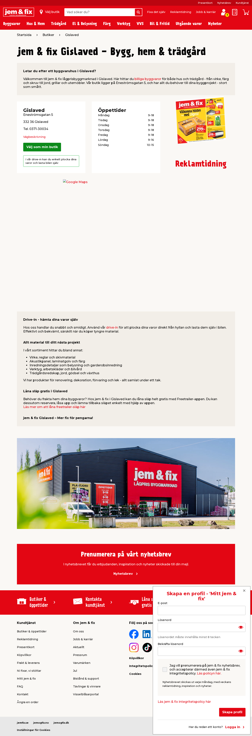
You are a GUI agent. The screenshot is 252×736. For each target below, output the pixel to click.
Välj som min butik (42, 147)
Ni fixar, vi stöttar (29, 670)
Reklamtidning (180, 12)
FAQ (20, 686)
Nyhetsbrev (224, 3)
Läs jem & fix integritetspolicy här (184, 702)
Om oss (78, 631)
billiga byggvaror (147, 79)
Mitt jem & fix (26, 678)
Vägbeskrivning (34, 137)
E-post (162, 603)
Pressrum (80, 655)
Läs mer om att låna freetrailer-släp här (54, 407)
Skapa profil (232, 712)
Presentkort (205, 3)
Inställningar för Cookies (33, 730)
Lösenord (164, 620)
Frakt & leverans (28, 663)
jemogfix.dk (61, 722)
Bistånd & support (86, 678)
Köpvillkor (24, 655)
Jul (75, 670)
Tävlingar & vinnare (87, 686)
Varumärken (81, 663)
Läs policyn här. (209, 673)
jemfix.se (23, 722)
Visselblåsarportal (86, 694)
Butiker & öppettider (31, 631)
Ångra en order (27, 702)
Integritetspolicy (141, 666)
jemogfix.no (41, 722)
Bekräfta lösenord (170, 644)
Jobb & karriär (206, 12)
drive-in (112, 327)
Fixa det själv (156, 12)
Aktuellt (78, 647)
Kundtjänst (242, 3)
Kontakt (22, 694)
